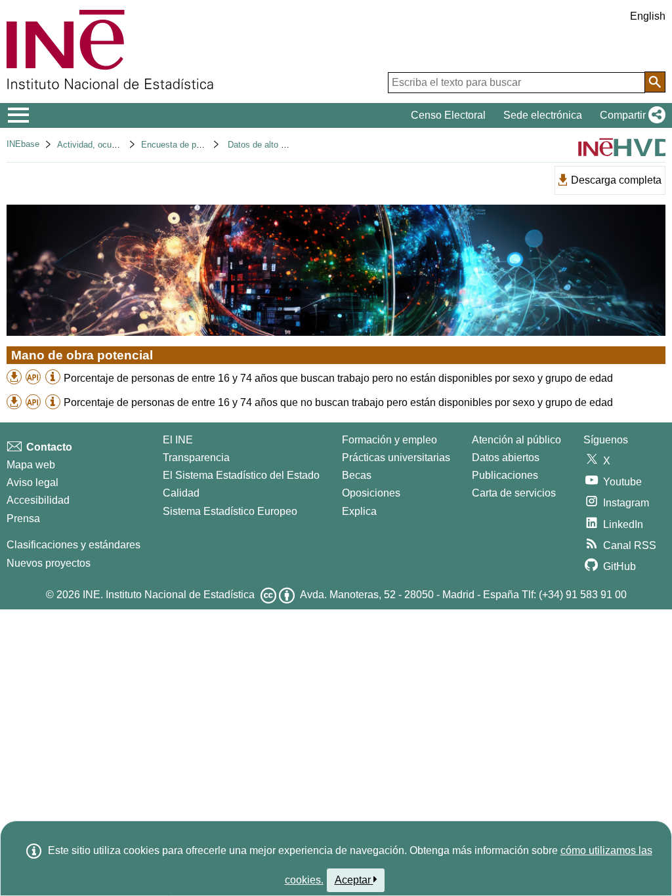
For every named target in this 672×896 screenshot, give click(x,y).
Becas (356, 475)
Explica (359, 511)
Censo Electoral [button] (448, 115)
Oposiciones (371, 493)
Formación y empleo (389, 439)
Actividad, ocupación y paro (110, 145)
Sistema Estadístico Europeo (230, 511)
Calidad (181, 493)
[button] (630, 115)
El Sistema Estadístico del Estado (241, 475)
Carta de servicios (514, 493)
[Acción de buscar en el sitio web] (654, 81)
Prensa (23, 518)
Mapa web (31, 464)
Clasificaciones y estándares (73, 544)
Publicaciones (505, 475)
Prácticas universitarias (396, 457)
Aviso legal (32, 482)
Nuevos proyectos (49, 563)
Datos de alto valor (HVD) (276, 145)
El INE (178, 439)
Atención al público (516, 439)
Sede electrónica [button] (542, 115)
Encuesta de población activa (197, 145)
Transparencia (196, 457)
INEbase (23, 144)
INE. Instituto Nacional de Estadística (169, 594)
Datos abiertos (505, 457)
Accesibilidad (38, 500)
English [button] (647, 16)
